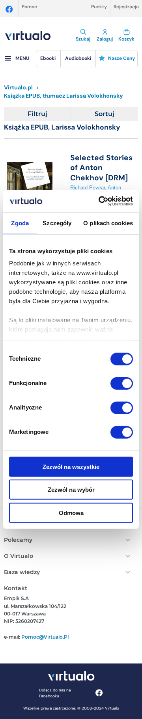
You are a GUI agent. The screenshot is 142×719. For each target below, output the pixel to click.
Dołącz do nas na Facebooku (55, 693)
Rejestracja (126, 7)
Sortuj (104, 114)
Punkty (99, 7)
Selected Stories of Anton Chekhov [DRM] (101, 168)
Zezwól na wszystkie (71, 466)
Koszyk (126, 39)
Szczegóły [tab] (57, 222)
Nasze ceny (121, 58)
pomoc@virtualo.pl (45, 637)
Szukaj (83, 39)
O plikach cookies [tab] (108, 222)
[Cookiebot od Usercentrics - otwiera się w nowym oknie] (100, 201)
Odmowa (71, 512)
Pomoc (29, 7)
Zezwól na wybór (71, 489)
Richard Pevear (87, 188)
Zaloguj (104, 39)
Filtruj (37, 114)
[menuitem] (48, 58)
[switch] (121, 383)
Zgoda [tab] (20, 222)
